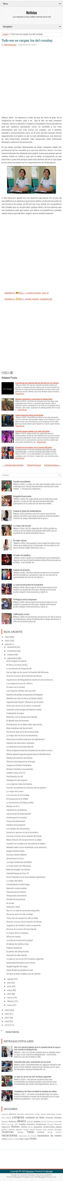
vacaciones (9, 1135)
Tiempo (20, 1132)
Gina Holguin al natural (16, 661)
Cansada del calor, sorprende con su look (32, 1062)
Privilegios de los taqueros (25, 599)
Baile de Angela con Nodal (18, 869)
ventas (4, 1139)
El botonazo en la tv (15, 858)
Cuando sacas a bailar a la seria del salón (32, 431)
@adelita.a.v (10, 293)
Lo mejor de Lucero (15, 791)
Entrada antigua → (52, 465)
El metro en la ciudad (15, 687)
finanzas (50, 1122)
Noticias (31, 12)
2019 (7, 1025)
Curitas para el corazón (16, 817)
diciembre (11, 647)
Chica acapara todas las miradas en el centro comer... (29, 750)
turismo (41, 1132)
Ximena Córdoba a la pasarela (19, 769)
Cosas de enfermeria (15, 821)
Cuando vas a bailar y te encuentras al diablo (26, 843)
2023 (7, 1010)
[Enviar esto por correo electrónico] (2, 372)
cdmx (3, 1118)
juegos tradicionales (15, 851)
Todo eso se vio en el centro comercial (23, 706)
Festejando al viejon (15, 713)
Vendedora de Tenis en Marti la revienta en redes (35, 1091)
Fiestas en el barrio (21, 570)
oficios (30, 1127)
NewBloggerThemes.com (45, 1177)
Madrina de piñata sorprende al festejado (24, 695)
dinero (21, 1121)
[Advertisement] (31, 82)
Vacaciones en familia (16, 892)
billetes (58, 1114)
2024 (7, 644)
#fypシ (21, 293)
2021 (7, 1018)
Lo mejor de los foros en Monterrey (21, 735)
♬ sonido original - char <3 (36, 293)
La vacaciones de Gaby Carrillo (19, 802)
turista (50, 1132)
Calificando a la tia (21, 614)
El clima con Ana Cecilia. (17, 665)
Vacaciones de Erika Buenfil (18, 814)
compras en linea (35, 1117)
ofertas (24, 1127)
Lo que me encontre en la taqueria (28, 585)
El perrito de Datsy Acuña (17, 951)
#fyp (20, 299)
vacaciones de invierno (27, 1136)
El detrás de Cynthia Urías (17, 944)
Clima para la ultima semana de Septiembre (25, 739)
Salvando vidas (13, 907)
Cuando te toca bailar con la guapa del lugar (33, 447)
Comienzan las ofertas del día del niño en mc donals (37, 383)
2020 (7, 1021)
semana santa (41, 1130)
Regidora (11, 1130)
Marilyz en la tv (12, 806)
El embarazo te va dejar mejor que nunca (24, 724)
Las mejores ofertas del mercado (21, 691)
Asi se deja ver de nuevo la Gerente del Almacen (27, 672)
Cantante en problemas (16, 810)
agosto (10, 979)
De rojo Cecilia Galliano (16, 855)
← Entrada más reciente (12, 465)
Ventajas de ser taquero (16, 780)
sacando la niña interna (16, 955)
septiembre (12, 658)
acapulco (5, 1114)
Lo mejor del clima (14, 881)
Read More (19, 394)
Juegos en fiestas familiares (18, 765)
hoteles (22, 1124)
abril (9, 994)
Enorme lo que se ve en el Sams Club (22, 732)
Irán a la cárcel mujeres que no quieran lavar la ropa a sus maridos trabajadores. (37, 1048)
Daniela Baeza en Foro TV (17, 873)
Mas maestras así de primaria (19, 728)
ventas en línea (13, 1139)
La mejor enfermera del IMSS (19, 862)
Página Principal (34, 465)
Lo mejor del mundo (22, 526)
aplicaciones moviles (32, 1114)
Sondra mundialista (21, 481)
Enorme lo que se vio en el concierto (22, 832)
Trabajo (30, 1132)
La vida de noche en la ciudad (19, 940)
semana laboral (29, 1130)
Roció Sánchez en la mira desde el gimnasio (25, 877)
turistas (58, 1132)
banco (43, 1114)
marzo (10, 997)
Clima (8, 1118)
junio (9, 986)
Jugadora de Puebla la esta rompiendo (23, 925)
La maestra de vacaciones (18, 829)
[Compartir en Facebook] (11, 372)
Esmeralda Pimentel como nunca (20, 963)
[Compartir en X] (8, 372)
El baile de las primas (15, 899)
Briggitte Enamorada (22, 496)
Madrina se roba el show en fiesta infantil (24, 698)
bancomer (51, 1114)
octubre (10, 654)
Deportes (5, 1122)
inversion (31, 1124)
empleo (37, 1121)
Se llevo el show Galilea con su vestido (23, 974)
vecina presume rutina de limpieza (29, 415)
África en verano (13, 936)
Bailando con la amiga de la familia (21, 717)
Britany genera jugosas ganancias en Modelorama (28, 754)
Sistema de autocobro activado (20, 743)
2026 (7, 637)
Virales (33, 1138)
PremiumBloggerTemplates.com (20, 1177)
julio (9, 983)
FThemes (23, 1175)
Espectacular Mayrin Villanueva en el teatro (25, 702)
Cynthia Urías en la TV (15, 773)
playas (58, 1127)
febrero (10, 1001)
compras (18, 1117)
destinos (12, 1121)
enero (9, 1005)
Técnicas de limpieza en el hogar (20, 761)
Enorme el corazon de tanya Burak (21, 929)
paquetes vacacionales (44, 1127)
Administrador (10, 45)
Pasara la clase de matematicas (27, 511)
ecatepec (30, 1122)
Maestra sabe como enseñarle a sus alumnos (26, 847)
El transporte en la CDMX (17, 799)
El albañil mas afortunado (17, 720)
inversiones (41, 1124)
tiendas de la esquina (15, 825)
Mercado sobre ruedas (16, 888)
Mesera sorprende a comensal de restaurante (33, 399)
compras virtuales (53, 1118)
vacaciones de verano (49, 1135)
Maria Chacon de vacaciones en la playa (24, 840)
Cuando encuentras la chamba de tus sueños (26, 788)
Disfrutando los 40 (14, 776)
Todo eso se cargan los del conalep (27, 40)
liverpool (50, 1124)
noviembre (12, 651)
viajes (26, 1139)
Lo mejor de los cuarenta (17, 933)
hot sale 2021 (12, 1124)
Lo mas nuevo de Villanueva (18, 866)
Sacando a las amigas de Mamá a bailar (24, 709)
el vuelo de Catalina (21, 555)
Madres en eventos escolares (19, 758)
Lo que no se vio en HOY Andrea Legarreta (25, 959)
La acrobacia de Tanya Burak (19, 668)
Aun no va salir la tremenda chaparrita (22, 910)
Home (5, 34)
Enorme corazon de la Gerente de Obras (24, 676)
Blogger (49, 1171)
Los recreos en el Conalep (17, 795)
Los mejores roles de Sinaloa (19, 784)
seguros (19, 1129)
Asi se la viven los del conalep (19, 914)
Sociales (50, 1130)
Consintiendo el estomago (18, 884)
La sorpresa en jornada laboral (19, 747)
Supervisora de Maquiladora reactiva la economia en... (30, 680)
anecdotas (20, 1114)
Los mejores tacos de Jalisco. (19, 683)
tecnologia (57, 1130)
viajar (21, 1139)
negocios (6, 1127)
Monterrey (57, 1124)
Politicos (4, 1130)
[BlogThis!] (5, 372)
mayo (9, 990)
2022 (7, 1014)
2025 (7, 640)
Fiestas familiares (14, 948)
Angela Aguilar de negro (17, 966)
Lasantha (47, 1175)
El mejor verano (20, 540)
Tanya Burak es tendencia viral (19, 970)
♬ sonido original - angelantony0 (37, 299)
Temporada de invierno (16, 896)
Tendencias (8, 1132)
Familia (44, 1122)
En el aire (10, 903)
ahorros (12, 1114)
